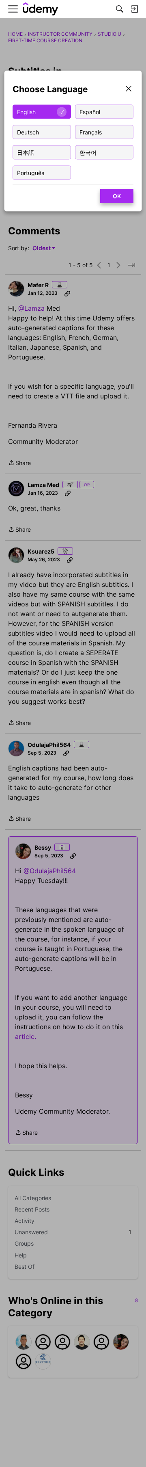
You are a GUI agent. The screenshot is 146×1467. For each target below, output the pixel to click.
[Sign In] (134, 9)
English (26, 111)
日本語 (25, 152)
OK (117, 196)
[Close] (128, 89)
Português (30, 172)
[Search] (119, 9)
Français (90, 131)
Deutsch (28, 131)
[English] (40, 9)
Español (89, 111)
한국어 (88, 152)
